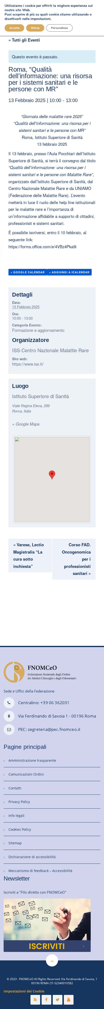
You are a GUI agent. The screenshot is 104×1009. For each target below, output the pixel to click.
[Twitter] (57, 1000)
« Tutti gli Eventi (24, 40)
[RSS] (35, 1000)
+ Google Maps (25, 424)
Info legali (16, 815)
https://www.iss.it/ (28, 364)
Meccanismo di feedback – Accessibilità (40, 870)
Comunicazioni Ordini (26, 774)
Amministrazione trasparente (32, 760)
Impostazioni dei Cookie (24, 991)
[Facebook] (46, 1000)
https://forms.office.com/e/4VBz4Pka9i (42, 246)
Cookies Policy (19, 829)
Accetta (14, 28)
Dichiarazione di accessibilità (32, 857)
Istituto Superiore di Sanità (40, 396)
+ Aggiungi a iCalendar (69, 272)
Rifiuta (35, 28)
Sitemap (15, 843)
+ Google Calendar (28, 272)
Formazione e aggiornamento (38, 330)
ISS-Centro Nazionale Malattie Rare (50, 350)
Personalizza (59, 28)
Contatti (14, 788)
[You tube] (69, 1000)
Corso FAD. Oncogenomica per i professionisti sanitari (76, 559)
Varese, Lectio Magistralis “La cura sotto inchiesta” (28, 555)
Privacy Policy (19, 801)
